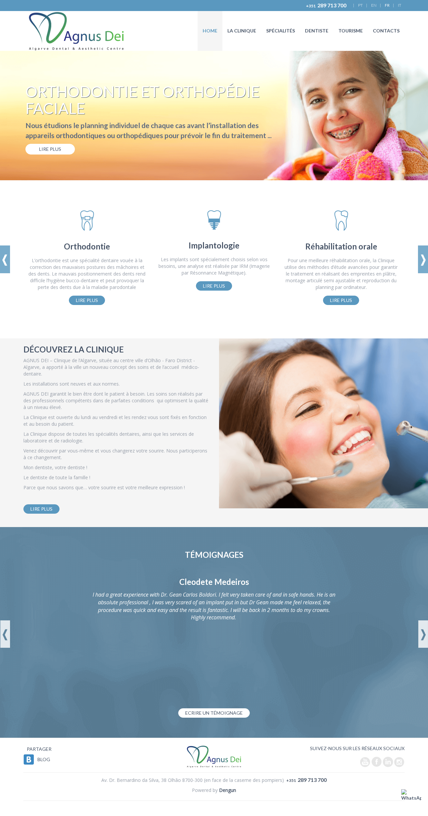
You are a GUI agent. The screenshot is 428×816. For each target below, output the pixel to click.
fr (387, 5)
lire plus (50, 149)
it (399, 5)
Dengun (227, 790)
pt (360, 5)
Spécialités (280, 30)
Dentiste (316, 30)
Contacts (386, 30)
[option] (214, 115)
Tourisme (350, 30)
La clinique (241, 30)
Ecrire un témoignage (214, 713)
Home (210, 30)
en (374, 5)
